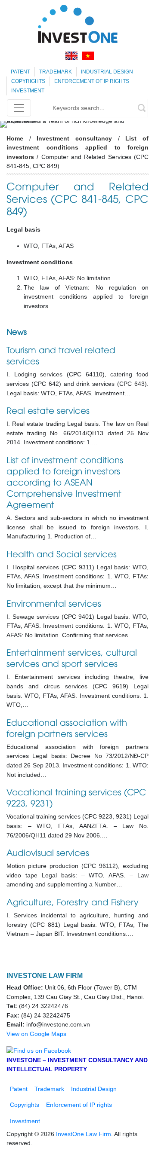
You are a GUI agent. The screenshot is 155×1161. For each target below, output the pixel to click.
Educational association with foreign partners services (66, 727)
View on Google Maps (36, 1033)
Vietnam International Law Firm (77, 23)
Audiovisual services (47, 852)
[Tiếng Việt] (88, 55)
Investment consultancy (74, 138)
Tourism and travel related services (60, 354)
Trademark (55, 72)
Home (14, 138)
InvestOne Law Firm (83, 1133)
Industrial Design (107, 72)
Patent (20, 72)
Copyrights (28, 81)
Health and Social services (61, 553)
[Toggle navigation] (19, 107)
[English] (71, 55)
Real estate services (48, 410)
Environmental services (53, 602)
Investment (27, 91)
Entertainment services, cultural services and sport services (71, 657)
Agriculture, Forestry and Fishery (72, 901)
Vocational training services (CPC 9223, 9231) (76, 796)
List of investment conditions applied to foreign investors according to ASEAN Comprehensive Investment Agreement (64, 481)
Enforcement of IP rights (91, 81)
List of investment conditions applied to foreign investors (77, 147)
